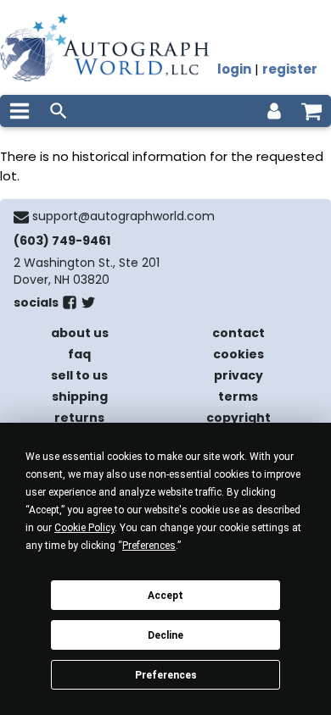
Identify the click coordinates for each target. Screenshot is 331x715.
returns (79, 417)
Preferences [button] (149, 545)
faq (79, 354)
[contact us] (21, 216)
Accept (165, 595)
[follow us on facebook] (69, 305)
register (289, 69)
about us (80, 332)
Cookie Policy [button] (84, 528)
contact (238, 332)
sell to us (79, 375)
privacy (238, 375)
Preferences (166, 675)
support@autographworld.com (123, 216)
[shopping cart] (311, 111)
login (234, 69)
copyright (238, 417)
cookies (238, 354)
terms (238, 396)
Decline (165, 635)
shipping (80, 396)
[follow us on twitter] (88, 305)
